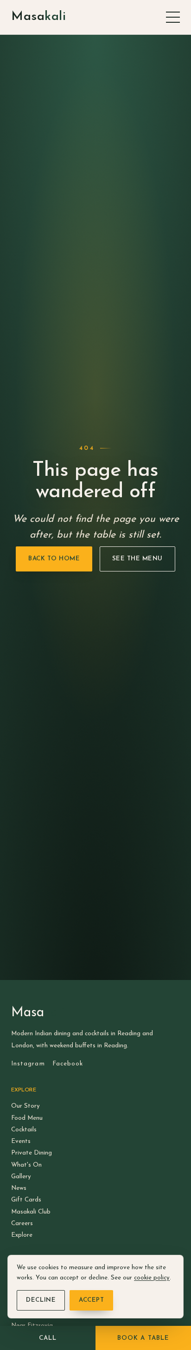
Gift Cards (26, 1200)
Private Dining (31, 1153)
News (18, 1188)
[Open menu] (173, 17)
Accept (91, 1300)
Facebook (67, 1064)
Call (48, 1338)
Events (21, 1141)
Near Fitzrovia (32, 1326)
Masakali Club (31, 1212)
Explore (21, 1235)
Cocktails (24, 1130)
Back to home (54, 559)
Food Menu (27, 1118)
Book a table (143, 1338)
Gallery (21, 1177)
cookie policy (152, 1278)
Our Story (25, 1106)
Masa (38, 17)
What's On (26, 1165)
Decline (41, 1300)
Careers (22, 1223)
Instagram (28, 1064)
